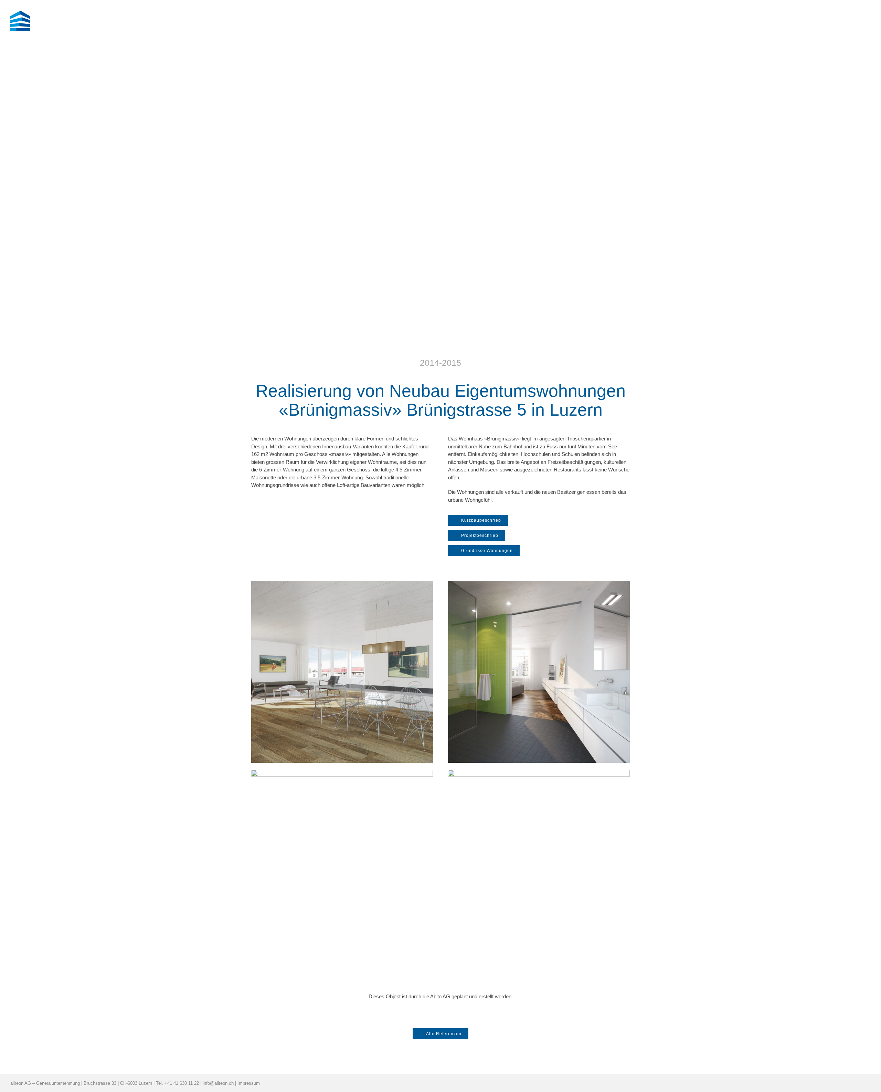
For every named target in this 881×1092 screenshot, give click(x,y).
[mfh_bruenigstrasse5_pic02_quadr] (342, 772)
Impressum (248, 1083)
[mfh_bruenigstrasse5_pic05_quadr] (342, 583)
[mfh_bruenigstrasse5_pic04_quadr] (539, 772)
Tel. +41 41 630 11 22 (177, 1083)
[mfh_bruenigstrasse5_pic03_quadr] (539, 583)
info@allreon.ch (218, 1083)
